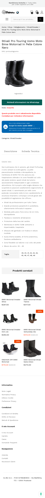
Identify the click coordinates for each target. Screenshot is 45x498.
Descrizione (10, 151)
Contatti (5, 458)
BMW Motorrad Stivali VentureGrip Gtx (32, 331)
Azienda (5, 455)
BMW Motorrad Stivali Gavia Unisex (32, 361)
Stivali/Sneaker (16, 138)
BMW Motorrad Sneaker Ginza (11, 301)
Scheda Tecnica (30, 151)
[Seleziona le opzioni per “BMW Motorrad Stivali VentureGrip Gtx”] (28, 326)
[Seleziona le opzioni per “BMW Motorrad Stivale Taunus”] (28, 296)
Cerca (40, 19)
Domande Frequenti (9, 443)
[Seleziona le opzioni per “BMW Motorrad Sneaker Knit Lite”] (6, 326)
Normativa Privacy (9, 395)
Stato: (4, 108)
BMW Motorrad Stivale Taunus (32, 301)
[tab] (10, 152)
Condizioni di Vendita (10, 414)
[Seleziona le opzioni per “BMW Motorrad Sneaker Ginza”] (6, 296)
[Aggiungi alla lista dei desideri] (16, 296)
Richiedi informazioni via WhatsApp (22, 102)
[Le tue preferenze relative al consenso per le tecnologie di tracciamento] (41, 494)
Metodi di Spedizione (10, 420)
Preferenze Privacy (9, 401)
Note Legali (6, 391)
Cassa (4, 439)
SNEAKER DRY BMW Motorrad (9, 361)
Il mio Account (7, 433)
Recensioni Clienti (8, 462)
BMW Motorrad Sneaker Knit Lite (11, 331)
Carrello (5, 436)
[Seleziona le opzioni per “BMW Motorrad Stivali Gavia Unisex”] (28, 356)
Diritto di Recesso (8, 417)
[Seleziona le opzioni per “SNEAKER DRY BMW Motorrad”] (6, 356)
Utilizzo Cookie (7, 398)
